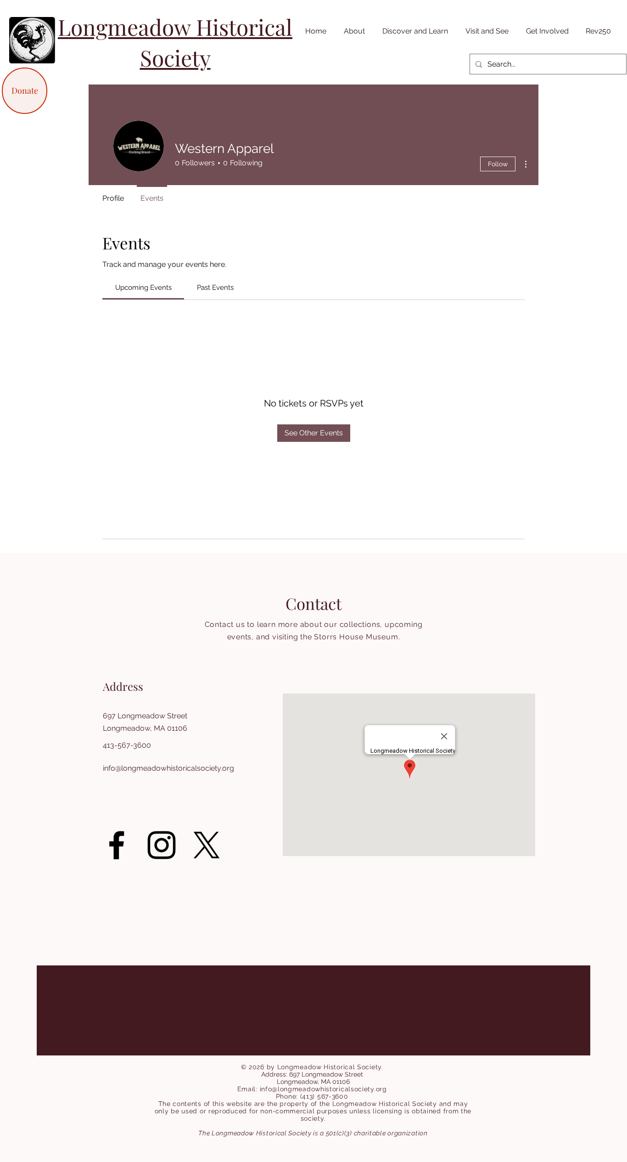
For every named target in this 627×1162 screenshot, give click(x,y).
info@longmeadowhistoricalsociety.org (168, 768)
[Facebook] (116, 845)
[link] (143, 287)
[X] (206, 845)
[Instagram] (161, 845)
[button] (352, 31)
